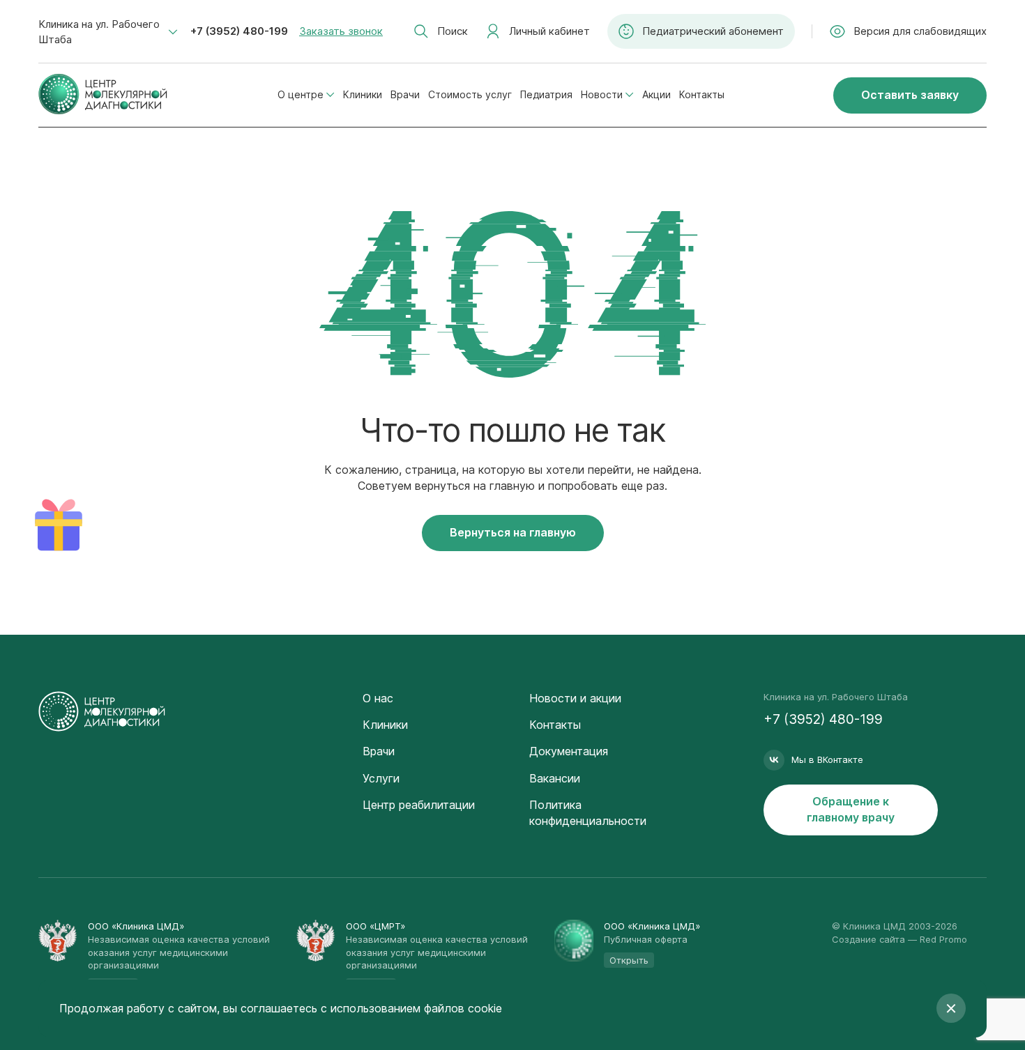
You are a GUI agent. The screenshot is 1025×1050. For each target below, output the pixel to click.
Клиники (362, 94)
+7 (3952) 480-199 (239, 31)
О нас (378, 698)
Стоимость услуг (470, 94)
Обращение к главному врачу (851, 809)
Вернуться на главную (513, 532)
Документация (568, 751)
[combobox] (108, 32)
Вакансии (554, 778)
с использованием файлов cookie (411, 1008)
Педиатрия (546, 94)
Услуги (381, 778)
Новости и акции (575, 698)
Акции (656, 94)
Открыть (628, 960)
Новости (602, 94)
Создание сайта (868, 939)
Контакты (701, 94)
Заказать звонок (341, 31)
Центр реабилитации (419, 805)
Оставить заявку (910, 95)
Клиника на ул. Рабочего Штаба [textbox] (99, 31)
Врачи (405, 94)
